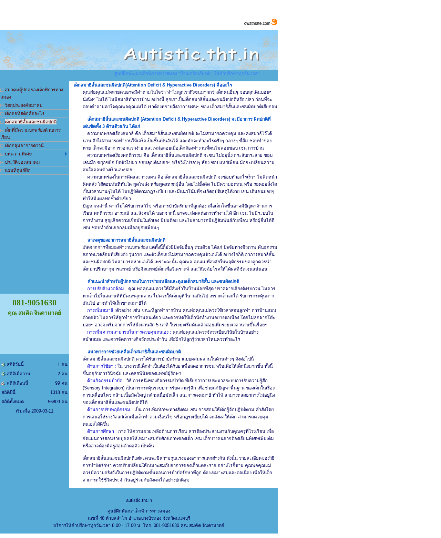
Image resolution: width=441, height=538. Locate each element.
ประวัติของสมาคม (21, 162)
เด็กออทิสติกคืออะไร (23, 113)
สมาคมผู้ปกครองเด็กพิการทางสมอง (31, 93)
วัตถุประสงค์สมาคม (23, 105)
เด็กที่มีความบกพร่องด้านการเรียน (30, 134)
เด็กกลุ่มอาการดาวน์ (23, 145)
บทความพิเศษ (17, 153)
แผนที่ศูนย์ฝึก (17, 170)
